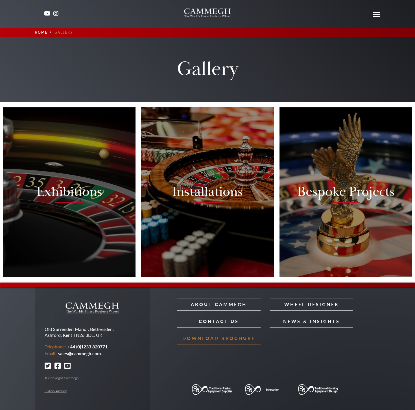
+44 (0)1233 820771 (87, 346)
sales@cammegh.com (79, 353)
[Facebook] (58, 365)
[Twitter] (38, 14)
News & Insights (311, 321)
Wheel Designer (311, 304)
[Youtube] (47, 14)
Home (41, 32)
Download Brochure (218, 338)
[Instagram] (56, 14)
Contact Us (219, 321)
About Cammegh (219, 304)
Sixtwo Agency (56, 391)
